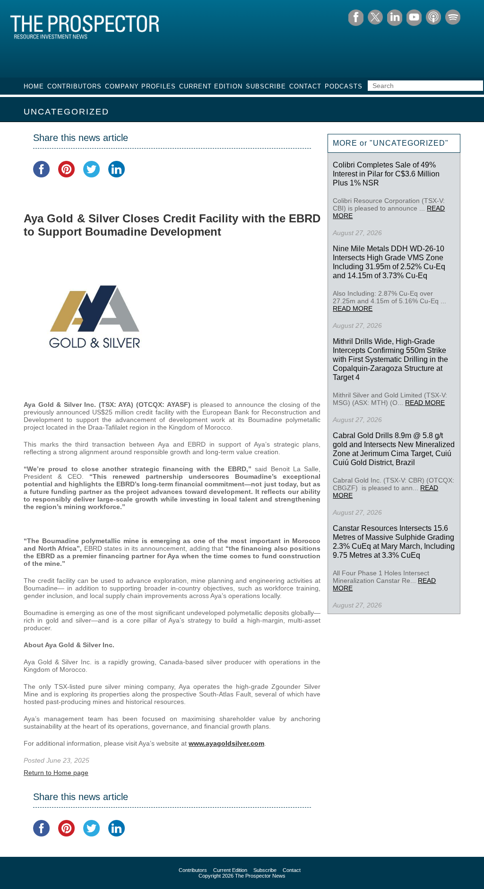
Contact (305, 86)
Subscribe (266, 86)
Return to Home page (56, 772)
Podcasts (344, 86)
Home (34, 86)
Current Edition (210, 86)
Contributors (74, 86)
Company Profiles (140, 86)
